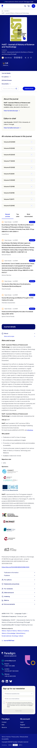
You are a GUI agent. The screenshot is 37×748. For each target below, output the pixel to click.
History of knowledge (8, 633)
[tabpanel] (18, 454)
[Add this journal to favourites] (31, 57)
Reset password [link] (25, 727)
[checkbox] (4, 703)
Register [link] (22, 725)
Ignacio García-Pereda (8, 316)
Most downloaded (28, 215)
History (4, 631)
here (28, 1)
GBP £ (20, 745)
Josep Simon (5, 234)
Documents (5, 84)
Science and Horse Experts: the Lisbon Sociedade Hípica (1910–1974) (17, 313)
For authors (5, 77)
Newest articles (7, 215)
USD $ (15, 745)
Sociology (15, 636)
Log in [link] (22, 722)
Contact (4, 722)
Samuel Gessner (6, 254)
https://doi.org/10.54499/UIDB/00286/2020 (15, 567)
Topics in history (12, 631)
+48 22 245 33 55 (10, 676)
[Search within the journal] (16, 88)
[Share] (25, 57)
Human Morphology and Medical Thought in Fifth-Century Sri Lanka (18, 299)
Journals (6, 11)
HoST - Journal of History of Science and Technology (15, 13)
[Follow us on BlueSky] (10, 681)
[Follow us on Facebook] (3, 681)
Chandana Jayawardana (8, 302)
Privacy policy (15, 736)
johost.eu (30, 430)
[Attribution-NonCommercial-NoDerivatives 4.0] (18, 57)
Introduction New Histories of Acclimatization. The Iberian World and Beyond (16, 285)
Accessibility (5, 739)
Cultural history (20, 633)
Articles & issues (7, 80)
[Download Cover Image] (24, 38)
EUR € (10, 745)
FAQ (3, 725)
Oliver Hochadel (6, 289)
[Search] (25, 6)
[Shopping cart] (29, 6)
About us (4, 727)
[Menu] (33, 6)
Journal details (6, 73)
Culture (21, 636)
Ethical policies (24, 736)
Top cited (17, 215)
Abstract (32, 222)
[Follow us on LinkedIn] (7, 681)
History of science (23, 631)
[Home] (2, 6)
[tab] (19, 336)
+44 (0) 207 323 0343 (11, 671)
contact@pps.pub (10, 660)
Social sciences (6, 636)
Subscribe (18, 711)
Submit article (29, 88)
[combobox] (18, 693)
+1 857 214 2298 (9, 666)
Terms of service (6, 736)
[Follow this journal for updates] (28, 57)
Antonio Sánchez (6, 275)
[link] (10, 654)
